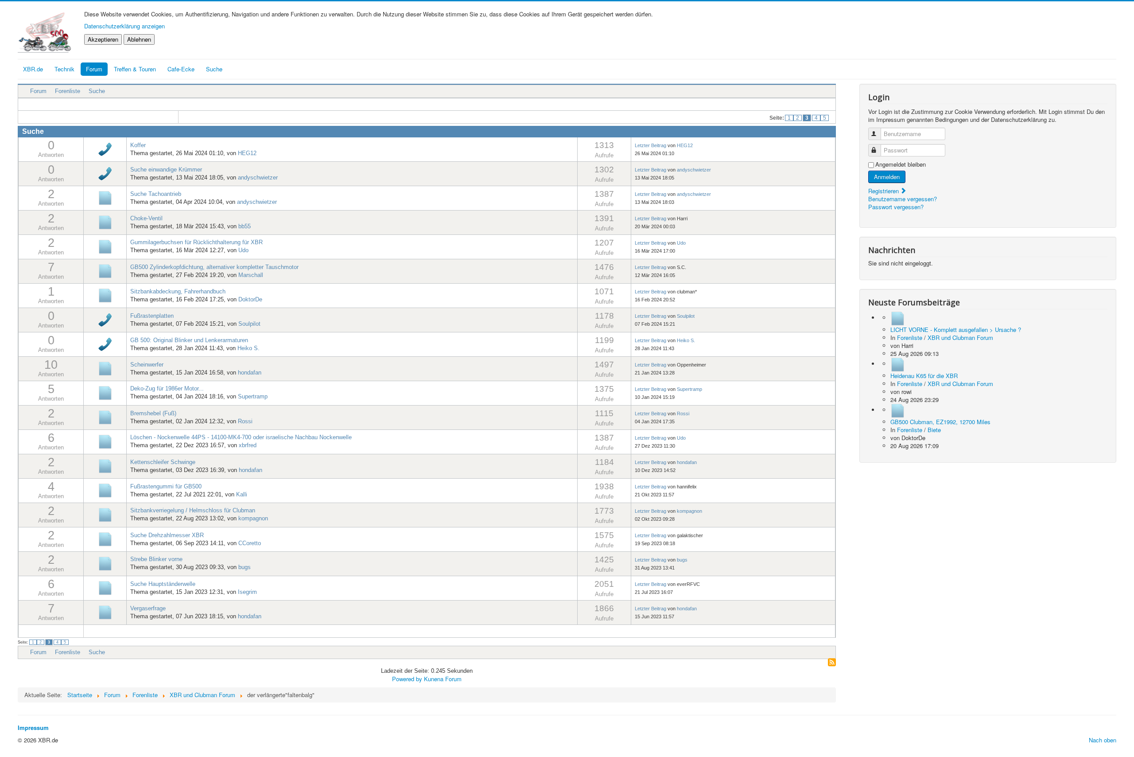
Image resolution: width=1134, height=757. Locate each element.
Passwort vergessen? (896, 207)
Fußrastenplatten (152, 315)
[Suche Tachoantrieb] (105, 197)
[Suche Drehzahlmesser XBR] (105, 538)
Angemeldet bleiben (900, 164)
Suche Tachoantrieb (155, 194)
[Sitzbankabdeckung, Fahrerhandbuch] (105, 295)
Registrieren (884, 191)
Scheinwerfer (146, 364)
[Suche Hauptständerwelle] (105, 587)
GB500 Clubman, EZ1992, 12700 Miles (940, 422)
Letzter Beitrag (650, 145)
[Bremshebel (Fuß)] (105, 417)
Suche (97, 91)
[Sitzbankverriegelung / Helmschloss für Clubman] (105, 514)
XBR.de (33, 69)
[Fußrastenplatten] (105, 319)
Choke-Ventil (146, 218)
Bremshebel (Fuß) (153, 413)
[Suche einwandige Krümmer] (105, 173)
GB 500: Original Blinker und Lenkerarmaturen (189, 340)
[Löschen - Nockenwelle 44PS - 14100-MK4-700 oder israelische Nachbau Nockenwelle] (105, 441)
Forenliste (67, 91)
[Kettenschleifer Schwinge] (105, 465)
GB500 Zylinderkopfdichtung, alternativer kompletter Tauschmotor (214, 267)
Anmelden (887, 176)
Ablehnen (139, 39)
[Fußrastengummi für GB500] (105, 490)
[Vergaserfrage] (105, 612)
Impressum (33, 727)
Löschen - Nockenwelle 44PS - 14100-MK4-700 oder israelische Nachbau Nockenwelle (241, 437)
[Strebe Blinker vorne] (105, 563)
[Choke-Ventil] (105, 222)
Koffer (138, 145)
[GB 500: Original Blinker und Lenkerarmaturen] (105, 343)
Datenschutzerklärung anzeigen (124, 26)
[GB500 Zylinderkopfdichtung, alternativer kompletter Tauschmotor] (105, 270)
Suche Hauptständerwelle (162, 584)
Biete (934, 429)
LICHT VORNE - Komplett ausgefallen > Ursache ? (955, 329)
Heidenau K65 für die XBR (924, 375)
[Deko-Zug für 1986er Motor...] (105, 392)
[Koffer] (105, 148)
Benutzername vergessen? (902, 199)
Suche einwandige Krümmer (166, 169)
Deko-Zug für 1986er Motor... (167, 388)
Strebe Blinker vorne (156, 559)
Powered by (407, 679)
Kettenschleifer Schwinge (162, 462)
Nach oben (1102, 740)
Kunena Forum (443, 679)
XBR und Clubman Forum (960, 337)
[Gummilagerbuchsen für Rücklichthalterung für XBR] (105, 246)
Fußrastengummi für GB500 (166, 486)
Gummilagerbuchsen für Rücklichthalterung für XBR (196, 242)
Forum (94, 69)
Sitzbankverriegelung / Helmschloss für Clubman (192, 510)
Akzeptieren (103, 39)
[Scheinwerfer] (105, 368)
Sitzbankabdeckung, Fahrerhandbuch (177, 291)
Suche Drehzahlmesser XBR (167, 535)
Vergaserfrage (148, 608)
